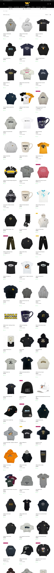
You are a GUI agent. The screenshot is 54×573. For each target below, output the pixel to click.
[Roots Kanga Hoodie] (43, 340)
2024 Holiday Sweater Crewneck (41, 558)
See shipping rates (13, 0)
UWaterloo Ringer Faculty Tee (40, 204)
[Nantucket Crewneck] (10, 550)
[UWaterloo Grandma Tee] (43, 267)
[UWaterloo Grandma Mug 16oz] (27, 196)
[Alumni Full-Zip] (43, 291)
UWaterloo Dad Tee (22, 58)
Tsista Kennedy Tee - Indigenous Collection (26, 276)
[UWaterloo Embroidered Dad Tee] (27, 363)
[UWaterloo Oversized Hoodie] (10, 122)
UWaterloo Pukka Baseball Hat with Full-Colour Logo (43, 397)
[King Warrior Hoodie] (43, 433)
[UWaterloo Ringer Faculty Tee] (43, 196)
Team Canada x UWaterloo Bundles (8, 204)
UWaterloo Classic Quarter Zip (24, 300)
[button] (50, 4)
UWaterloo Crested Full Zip (24, 180)
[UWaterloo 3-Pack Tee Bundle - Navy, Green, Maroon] (10, 480)
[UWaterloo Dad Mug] (43, 122)
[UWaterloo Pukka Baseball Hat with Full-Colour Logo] (43, 387)
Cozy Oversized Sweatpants (40, 251)
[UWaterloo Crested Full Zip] (27, 171)
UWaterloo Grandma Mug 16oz (24, 204)
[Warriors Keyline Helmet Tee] (10, 387)
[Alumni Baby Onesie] (43, 480)
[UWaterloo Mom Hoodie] (10, 505)
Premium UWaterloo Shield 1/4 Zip (8, 107)
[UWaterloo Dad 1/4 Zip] (10, 147)
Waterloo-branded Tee (39, 33)
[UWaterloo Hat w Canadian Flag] (10, 411)
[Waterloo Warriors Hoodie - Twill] (10, 220)
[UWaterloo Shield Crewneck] (43, 49)
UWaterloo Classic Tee (23, 131)
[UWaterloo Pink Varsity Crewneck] (43, 171)
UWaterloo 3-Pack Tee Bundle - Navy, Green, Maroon (10, 490)
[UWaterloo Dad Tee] (27, 49)
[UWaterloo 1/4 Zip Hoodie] (43, 220)
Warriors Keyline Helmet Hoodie (41, 325)
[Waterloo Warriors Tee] (43, 147)
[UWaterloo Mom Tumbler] (43, 456)
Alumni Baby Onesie (39, 489)
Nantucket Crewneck (6, 558)
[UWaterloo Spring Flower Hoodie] (43, 98)
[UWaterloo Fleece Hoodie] (43, 363)
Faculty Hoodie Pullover (7, 58)
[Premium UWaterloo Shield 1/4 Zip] (10, 98)
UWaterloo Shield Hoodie (7, 33)
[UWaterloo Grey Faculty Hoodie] (27, 73)
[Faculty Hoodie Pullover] (10, 49)
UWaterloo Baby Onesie (23, 513)
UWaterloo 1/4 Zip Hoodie (39, 229)
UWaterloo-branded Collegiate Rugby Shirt (10, 180)
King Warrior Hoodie (39, 442)
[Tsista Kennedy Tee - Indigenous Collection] (27, 267)
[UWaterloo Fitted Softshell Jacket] (43, 527)
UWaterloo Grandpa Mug (23, 325)
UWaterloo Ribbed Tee (23, 442)
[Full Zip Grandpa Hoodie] (43, 411)
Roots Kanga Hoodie (39, 349)
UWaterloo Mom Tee (6, 82)
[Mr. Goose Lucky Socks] (27, 220)
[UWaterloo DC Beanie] (27, 387)
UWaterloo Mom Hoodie (7, 513)
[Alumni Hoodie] (27, 340)
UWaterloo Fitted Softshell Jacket (41, 536)
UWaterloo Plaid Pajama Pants (7, 251)
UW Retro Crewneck (6, 300)
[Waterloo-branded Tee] (43, 25)
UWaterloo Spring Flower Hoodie (41, 107)
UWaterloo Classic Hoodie (24, 33)
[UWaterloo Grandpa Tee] (10, 267)
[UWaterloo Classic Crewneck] (43, 73)
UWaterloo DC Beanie (23, 396)
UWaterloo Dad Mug (39, 131)
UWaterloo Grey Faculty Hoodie (24, 82)
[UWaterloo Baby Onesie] (27, 505)
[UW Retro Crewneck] (10, 291)
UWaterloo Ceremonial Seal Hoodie (41, 513)
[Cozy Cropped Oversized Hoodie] (27, 527)
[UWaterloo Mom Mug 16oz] (27, 147)
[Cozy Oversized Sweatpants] (43, 243)
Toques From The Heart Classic (24, 489)
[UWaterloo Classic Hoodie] (27, 25)
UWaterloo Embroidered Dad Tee (25, 372)
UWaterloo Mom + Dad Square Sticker (9, 325)
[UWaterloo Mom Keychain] (10, 340)
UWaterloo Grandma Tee (39, 276)
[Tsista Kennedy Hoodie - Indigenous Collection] (10, 433)
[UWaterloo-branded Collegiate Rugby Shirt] (10, 171)
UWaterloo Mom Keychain (7, 349)
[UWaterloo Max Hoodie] (27, 456)
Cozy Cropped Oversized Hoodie (25, 536)
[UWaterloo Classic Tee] (27, 122)
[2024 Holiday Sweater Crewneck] (43, 550)
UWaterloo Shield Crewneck (40, 58)
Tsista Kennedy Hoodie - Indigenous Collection (10, 442)
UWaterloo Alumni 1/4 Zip (7, 536)
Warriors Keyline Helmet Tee (7, 396)
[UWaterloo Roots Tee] (10, 363)
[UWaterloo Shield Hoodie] (10, 25)
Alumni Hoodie (22, 349)
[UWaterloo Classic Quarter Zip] (27, 291)
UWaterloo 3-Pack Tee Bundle (24, 107)
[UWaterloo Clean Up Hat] (27, 550)
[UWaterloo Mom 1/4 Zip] (27, 243)
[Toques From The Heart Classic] (27, 480)
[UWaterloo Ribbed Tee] (27, 433)
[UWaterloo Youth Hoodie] (10, 456)
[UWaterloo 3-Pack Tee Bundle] (27, 98)
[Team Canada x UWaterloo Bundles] (10, 196)
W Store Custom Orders (47, 0)
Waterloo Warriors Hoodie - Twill (8, 229)
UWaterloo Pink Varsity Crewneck (41, 180)
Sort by (4, 14)
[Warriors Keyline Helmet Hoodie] (43, 316)
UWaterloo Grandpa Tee (7, 276)
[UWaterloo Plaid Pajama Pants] (10, 243)
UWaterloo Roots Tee (6, 372)
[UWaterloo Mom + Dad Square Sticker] (10, 316)
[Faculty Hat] (27, 411)
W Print (42, 0)
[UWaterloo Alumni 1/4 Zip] (10, 527)
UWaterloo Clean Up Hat (23, 558)
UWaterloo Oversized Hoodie (7, 131)
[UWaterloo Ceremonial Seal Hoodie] (43, 505)
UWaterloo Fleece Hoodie (40, 372)
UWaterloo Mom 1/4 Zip (23, 251)
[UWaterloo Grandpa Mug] (27, 316)
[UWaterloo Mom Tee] (10, 73)
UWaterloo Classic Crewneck (40, 82)
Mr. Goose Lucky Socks (23, 229)
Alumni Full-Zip (38, 300)
